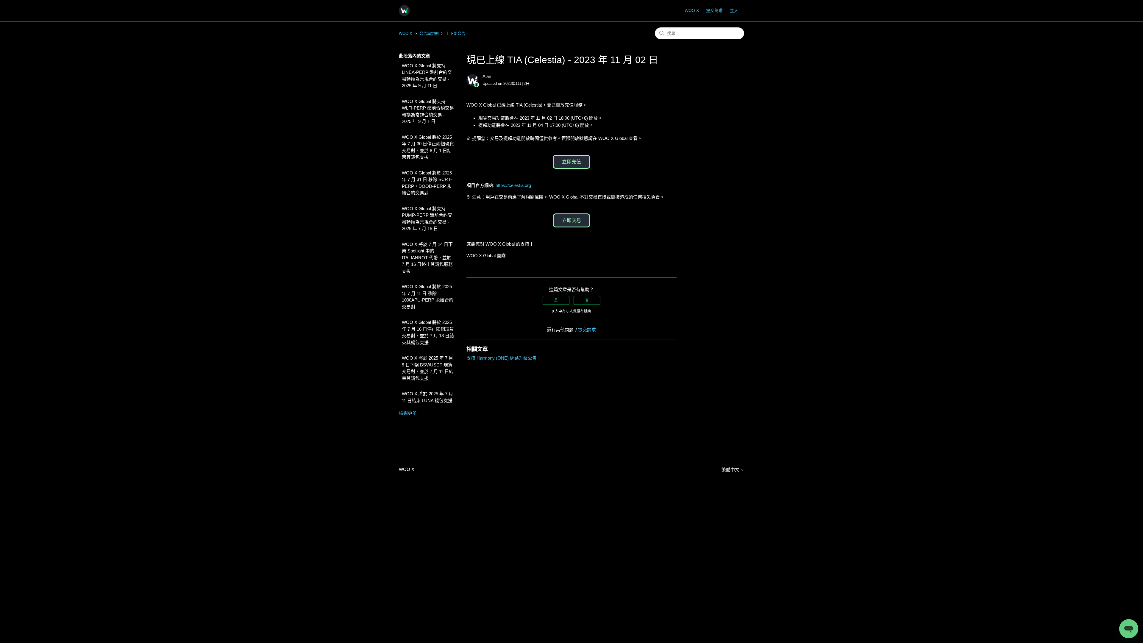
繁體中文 (731, 469)
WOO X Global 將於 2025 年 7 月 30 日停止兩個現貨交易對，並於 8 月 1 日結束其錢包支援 (428, 147)
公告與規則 (429, 33)
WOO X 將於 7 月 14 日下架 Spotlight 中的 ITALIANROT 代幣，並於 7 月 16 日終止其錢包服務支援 (427, 258)
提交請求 (714, 10)
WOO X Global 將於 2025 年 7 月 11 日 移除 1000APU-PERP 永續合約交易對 (427, 296)
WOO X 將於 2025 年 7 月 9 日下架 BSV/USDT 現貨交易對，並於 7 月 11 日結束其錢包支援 (427, 368)
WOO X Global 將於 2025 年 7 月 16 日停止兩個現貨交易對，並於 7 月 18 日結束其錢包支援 (428, 332)
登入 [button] (734, 10)
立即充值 (571, 161)
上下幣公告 (455, 33)
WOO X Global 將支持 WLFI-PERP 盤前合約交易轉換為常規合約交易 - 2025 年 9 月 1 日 (428, 111)
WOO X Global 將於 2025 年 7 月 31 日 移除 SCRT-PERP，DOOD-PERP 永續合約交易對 (427, 183)
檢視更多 (408, 413)
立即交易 (571, 220)
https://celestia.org (513, 185)
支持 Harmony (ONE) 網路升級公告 (501, 357)
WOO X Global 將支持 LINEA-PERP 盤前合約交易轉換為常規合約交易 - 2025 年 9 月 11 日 (427, 75)
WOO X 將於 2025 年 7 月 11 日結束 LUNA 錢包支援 (427, 397)
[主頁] (404, 10)
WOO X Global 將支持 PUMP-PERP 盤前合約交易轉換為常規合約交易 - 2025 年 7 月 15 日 (427, 218)
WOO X (692, 10)
